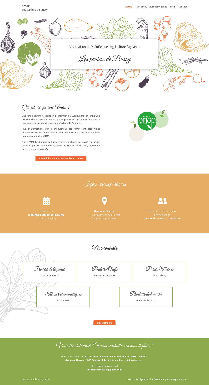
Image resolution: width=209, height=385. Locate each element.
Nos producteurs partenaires (151, 7)
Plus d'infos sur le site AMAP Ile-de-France (61, 158)
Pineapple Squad (178, 379)
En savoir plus (104, 322)
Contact (182, 7)
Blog (172, 7)
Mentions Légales (137, 379)
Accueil (129, 7)
